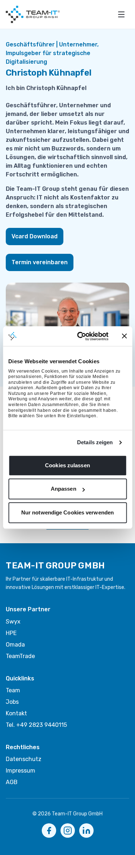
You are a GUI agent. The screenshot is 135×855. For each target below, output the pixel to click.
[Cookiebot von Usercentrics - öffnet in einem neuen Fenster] (80, 336)
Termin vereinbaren (40, 262)
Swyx (13, 621)
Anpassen (63, 489)
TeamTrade (20, 656)
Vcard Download (35, 236)
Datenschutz (23, 759)
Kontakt (16, 713)
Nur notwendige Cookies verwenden (67, 512)
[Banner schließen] (124, 336)
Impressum (20, 770)
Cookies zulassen (67, 465)
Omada (15, 644)
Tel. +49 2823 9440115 (36, 724)
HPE (11, 633)
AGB (12, 782)
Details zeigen (95, 443)
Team (13, 690)
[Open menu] (121, 14)
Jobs (12, 701)
